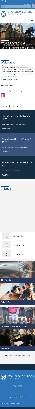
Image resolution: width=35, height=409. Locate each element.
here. (29, 355)
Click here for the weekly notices (9, 79)
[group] (17, 36)
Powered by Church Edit (17, 407)
